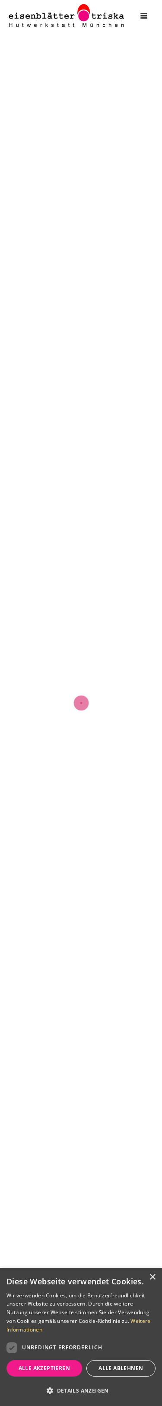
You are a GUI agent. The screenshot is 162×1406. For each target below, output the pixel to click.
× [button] (152, 1277)
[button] (81, 1391)
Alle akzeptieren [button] (44, 1368)
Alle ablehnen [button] (120, 1368)
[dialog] (81, 1337)
